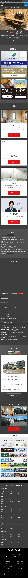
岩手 (19, 491)
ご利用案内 (7, 561)
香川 (19, 536)
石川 (19, 509)
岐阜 (2, 517)
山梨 (2, 511)
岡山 (2, 534)
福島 (19, 493)
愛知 (19, 517)
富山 (11, 509)
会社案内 (7, 568)
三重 (2, 520)
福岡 (2, 542)
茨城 (2, 503)
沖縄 (2, 544)
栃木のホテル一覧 (8, 7)
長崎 (11, 542)
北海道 (2, 491)
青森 (11, 491)
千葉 (2, 501)
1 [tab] (11, 29)
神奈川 (11, 499)
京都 (19, 525)
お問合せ (20, 566)
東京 (2, 499)
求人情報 (7, 571)
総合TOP (2, 7)
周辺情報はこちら (14, 395)
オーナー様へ (20, 568)
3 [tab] (14, 29)
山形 (11, 493)
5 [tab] (17, 29)
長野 (11, 511)
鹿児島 (19, 542)
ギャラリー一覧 (14, 428)
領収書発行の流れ (20, 563)
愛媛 (19, 534)
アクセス (20, 293)
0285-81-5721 (4, 298)
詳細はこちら (14, 134)
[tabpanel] (14, 19)
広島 (11, 534)
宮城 (2, 493)
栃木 (11, 501)
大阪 (2, 525)
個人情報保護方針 (20, 561)
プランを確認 (14, 75)
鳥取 (2, 536)
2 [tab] (13, 29)
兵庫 (11, 525)
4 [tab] (16, 29)
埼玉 (19, 499)
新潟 (2, 509)
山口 (11, 536)
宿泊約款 (7, 563)
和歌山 (11, 528)
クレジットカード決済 (7, 566)
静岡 (11, 517)
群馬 (19, 501)
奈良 (2, 528)
